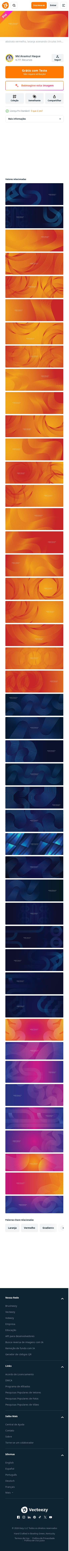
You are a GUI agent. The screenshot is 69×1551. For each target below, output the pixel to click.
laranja (12, 1226)
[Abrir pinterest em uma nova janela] (33, 1516)
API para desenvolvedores (19, 1335)
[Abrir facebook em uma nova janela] (17, 1516)
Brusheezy (11, 1304)
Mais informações (17, 117)
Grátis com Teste (34, 72)
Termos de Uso (20, 1537)
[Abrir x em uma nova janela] (44, 1516)
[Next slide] (55, 1227)
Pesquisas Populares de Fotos (22, 1397)
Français (10, 1485)
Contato (9, 1429)
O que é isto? (37, 111)
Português (11, 1473)
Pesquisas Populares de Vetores (23, 1391)
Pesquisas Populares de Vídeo (22, 1403)
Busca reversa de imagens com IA (24, 1341)
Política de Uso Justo (33, 1539)
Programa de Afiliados (17, 1385)
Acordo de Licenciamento (19, 1373)
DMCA (8, 1379)
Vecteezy (10, 1310)
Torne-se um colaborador (19, 1441)
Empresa (10, 1323)
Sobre (8, 1435)
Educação (10, 1329)
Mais (8, 1491)
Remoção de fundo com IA (20, 1347)
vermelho (29, 1226)
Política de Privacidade (42, 1537)
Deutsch (10, 1479)
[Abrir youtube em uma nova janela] (49, 1516)
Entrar (53, 5)
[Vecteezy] (5, 5)
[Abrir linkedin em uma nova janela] (28, 1516)
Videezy (9, 1317)
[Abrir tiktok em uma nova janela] (38, 1516)
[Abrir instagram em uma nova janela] (22, 1516)
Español (9, 1467)
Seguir (57, 59)
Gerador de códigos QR (18, 1353)
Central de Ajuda (14, 1423)
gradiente (48, 1226)
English (9, 1461)
